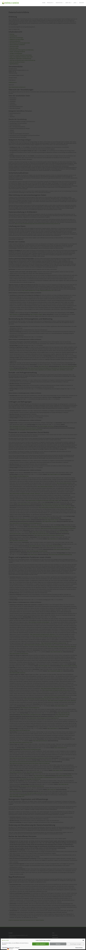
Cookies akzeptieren (40, 944)
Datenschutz (11, 947)
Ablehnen (58, 944)
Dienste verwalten (79, 947)
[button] (83, 940)
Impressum (17, 947)
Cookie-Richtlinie (5, 947)
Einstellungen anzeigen (75, 944)
